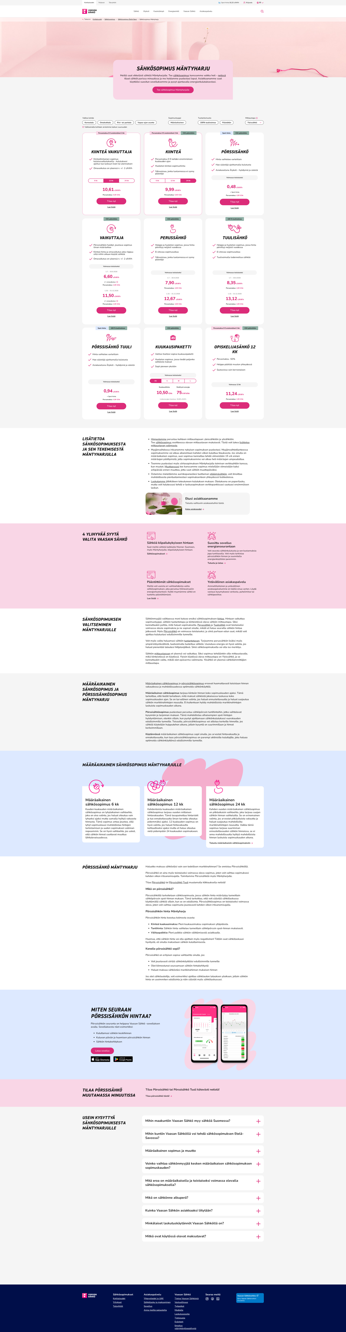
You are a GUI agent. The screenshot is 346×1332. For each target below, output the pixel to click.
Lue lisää (111, 207)
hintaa (220, 618)
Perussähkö (204, 625)
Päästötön (226, 122)
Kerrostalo (89, 122)
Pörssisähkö (170, 631)
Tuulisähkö (219, 625)
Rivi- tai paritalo (124, 122)
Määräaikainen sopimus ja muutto (170, 1151)
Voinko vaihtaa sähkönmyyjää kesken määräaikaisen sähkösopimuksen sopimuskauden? (198, 1165)
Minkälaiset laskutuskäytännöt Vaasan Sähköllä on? (184, 1223)
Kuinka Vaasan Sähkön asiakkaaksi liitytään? (178, 1210)
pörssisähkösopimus (192, 683)
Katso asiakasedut (193, 509)
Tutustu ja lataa (215, 563)
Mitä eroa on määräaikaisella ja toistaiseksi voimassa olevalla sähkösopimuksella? (191, 1183)
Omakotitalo (105, 122)
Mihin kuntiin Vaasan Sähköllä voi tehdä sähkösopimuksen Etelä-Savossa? (194, 1136)
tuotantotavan (191, 640)
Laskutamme (158, 481)
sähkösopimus (181, 75)
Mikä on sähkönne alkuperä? (166, 1198)
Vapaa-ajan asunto (146, 122)
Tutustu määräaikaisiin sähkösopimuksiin (229, 843)
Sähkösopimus (109, 19)
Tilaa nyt (111, 201)
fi (260, 3)
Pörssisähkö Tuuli (178, 882)
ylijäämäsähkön (218, 474)
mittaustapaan (162, 653)
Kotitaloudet (97, 19)
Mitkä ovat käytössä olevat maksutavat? (175, 1236)
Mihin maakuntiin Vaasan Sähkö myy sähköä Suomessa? (187, 1121)
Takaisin (87, 19)
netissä (222, 75)
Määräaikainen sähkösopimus (162, 683)
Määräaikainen (177, 122)
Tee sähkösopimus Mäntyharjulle (173, 89)
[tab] (96, 181)
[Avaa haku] (262, 11)
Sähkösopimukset (156, 553)
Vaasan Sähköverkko (246, 1295)
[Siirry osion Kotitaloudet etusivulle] (89, 11)
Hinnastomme (159, 439)
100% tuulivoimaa (208, 122)
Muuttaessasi (172, 466)
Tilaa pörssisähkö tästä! (157, 1096)
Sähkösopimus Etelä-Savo (127, 19)
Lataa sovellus (102, 1050)
